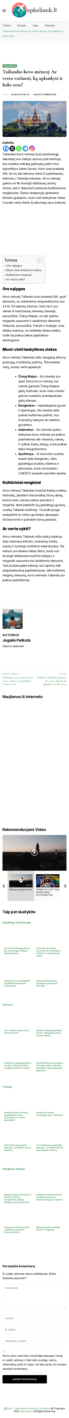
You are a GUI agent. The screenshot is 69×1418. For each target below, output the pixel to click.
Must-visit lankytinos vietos (24, 270)
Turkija (7, 1086)
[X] (12, 148)
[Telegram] (25, 148)
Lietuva (8, 1004)
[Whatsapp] (19, 148)
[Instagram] (32, 148)
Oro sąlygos (14, 265)
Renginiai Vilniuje (14, 1169)
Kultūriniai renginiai (19, 274)
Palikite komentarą (45, 94)
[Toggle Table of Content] (38, 260)
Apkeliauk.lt (26, 1411)
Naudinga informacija (17, 922)
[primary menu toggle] (4, 11)
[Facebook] (6, 148)
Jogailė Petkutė (20, 94)
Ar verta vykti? (15, 279)
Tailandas (10, 66)
